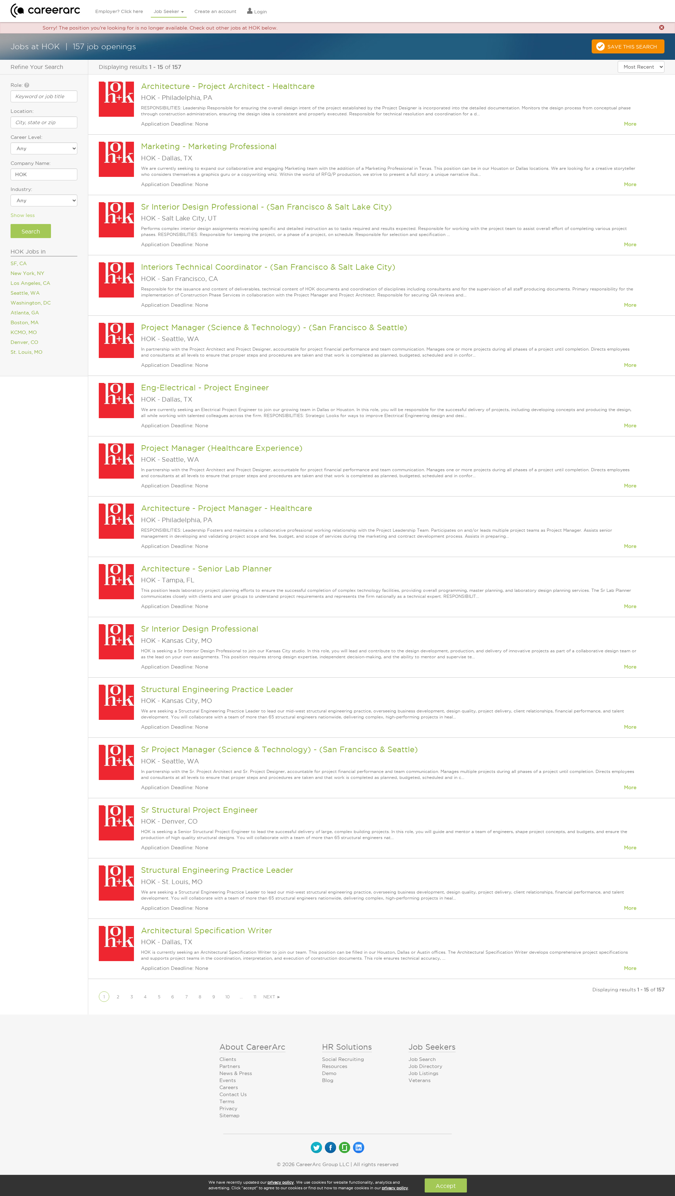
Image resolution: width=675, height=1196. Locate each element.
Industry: (21, 189)
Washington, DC (31, 303)
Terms (226, 1101)
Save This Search (632, 47)
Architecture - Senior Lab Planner (206, 568)
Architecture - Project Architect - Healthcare (228, 86)
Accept (446, 1186)
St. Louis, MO (27, 352)
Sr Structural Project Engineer (199, 810)
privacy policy (281, 1182)
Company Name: (31, 163)
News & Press (235, 1073)
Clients (227, 1059)
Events (227, 1080)
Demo (329, 1073)
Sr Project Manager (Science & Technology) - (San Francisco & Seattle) (279, 749)
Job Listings (423, 1073)
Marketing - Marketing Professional (209, 146)
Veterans (420, 1080)
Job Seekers (432, 1047)
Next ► (272, 996)
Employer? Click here (119, 11)
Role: (17, 85)
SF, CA (19, 263)
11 (254, 996)
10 (227, 996)
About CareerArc (252, 1047)
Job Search (422, 1059)
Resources (334, 1066)
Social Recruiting (343, 1059)
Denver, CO (24, 342)
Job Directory (425, 1066)
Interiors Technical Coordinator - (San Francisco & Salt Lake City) (268, 267)
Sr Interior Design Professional (199, 629)
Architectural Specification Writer (206, 930)
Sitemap (229, 1115)
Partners (229, 1066)
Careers (228, 1087)
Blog (327, 1080)
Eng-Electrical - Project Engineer (205, 387)
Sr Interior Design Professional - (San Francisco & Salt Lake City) (266, 207)
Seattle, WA (25, 293)
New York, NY (27, 273)
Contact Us (233, 1094)
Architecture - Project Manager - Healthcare (226, 508)
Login (260, 11)
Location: (22, 111)
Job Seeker (167, 11)
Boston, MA (25, 322)
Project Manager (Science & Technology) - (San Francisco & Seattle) (274, 327)
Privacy (228, 1108)
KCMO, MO (24, 332)
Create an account (215, 11)
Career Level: (27, 137)
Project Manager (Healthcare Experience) (222, 448)
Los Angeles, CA (30, 283)
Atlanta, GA (25, 312)
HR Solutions (347, 1047)
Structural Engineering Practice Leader (217, 689)
